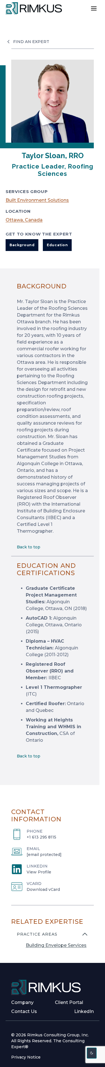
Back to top (28, 547)
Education (57, 245)
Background (22, 245)
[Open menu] (93, 8)
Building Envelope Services (56, 945)
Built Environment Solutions (37, 200)
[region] (52, 943)
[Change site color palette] (92, 1053)
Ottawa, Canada (24, 220)
